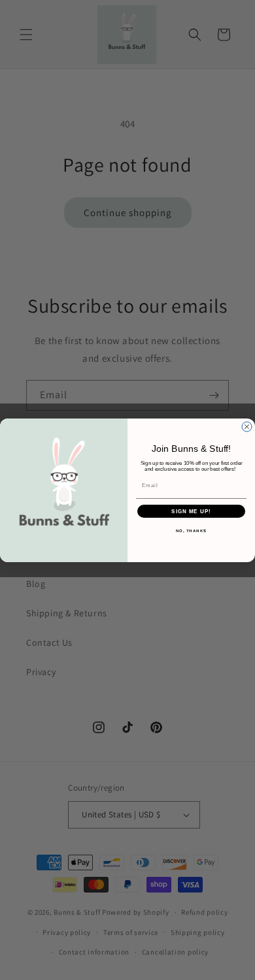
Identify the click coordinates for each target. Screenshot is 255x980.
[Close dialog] (247, 427)
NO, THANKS (191, 530)
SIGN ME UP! (191, 511)
